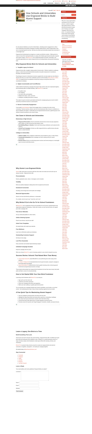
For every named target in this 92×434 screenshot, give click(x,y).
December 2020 (65, 115)
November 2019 (65, 134)
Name (17, 382)
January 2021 (65, 113)
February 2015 (65, 203)
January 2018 (65, 158)
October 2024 (65, 84)
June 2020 (64, 123)
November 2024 (65, 83)
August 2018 (65, 150)
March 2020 (65, 128)
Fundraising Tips (66, 52)
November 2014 (65, 208)
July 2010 (64, 243)
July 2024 (64, 89)
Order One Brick (58, 1)
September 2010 (66, 242)
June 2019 (64, 139)
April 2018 (64, 153)
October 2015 (65, 192)
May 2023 (64, 107)
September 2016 (66, 174)
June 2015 (64, 198)
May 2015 (64, 200)
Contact (73, 3)
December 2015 (65, 189)
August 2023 (65, 102)
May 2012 (64, 234)
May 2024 (64, 92)
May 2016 (64, 181)
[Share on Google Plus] (56, 10)
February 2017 (65, 169)
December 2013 (65, 221)
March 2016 (65, 184)
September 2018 (66, 149)
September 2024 (66, 86)
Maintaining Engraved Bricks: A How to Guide (68, 64)
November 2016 (65, 173)
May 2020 (64, 125)
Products (57, 3)
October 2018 (65, 147)
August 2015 (65, 195)
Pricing (68, 3)
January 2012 (65, 240)
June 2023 (64, 105)
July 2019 (64, 137)
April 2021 (64, 108)
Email (17, 385)
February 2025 (65, 78)
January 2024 (65, 99)
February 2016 (65, 185)
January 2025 (65, 80)
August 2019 (65, 136)
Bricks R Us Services (67, 47)
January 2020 (65, 131)
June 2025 (64, 72)
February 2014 (65, 219)
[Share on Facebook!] (53, 10)
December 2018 (65, 144)
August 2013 (65, 227)
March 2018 (65, 155)
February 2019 (65, 142)
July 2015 (64, 197)
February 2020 (65, 129)
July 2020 (64, 121)
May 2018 (64, 152)
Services (63, 3)
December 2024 (65, 81)
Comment (18, 371)
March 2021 (65, 110)
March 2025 (65, 76)
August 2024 (65, 88)
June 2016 (64, 179)
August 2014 (65, 213)
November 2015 (65, 190)
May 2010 (64, 246)
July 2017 (64, 163)
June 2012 (64, 232)
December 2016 (65, 171)
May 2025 (64, 73)
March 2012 (65, 237)
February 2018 (65, 157)
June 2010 (64, 245)
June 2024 (64, 91)
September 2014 (66, 211)
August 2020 (65, 120)
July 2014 (64, 214)
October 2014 (65, 210)
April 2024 (64, 94)
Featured (64, 49)
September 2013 (66, 226)
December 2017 (65, 160)
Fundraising (50, 3)
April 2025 (64, 75)
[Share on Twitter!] (54, 10)
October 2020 (65, 118)
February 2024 (65, 97)
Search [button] (73, 14)
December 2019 (65, 133)
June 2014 (64, 216)
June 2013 (64, 230)
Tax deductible (65, 53)
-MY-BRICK (71, 5)
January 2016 (65, 187)
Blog (63, 44)
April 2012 (64, 235)
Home (44, 3)
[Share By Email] (59, 10)
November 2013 (65, 222)
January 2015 (65, 205)
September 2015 (66, 193)
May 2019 (64, 141)
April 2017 (64, 166)
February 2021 (65, 112)
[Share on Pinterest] (57, 10)
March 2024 (65, 96)
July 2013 (64, 229)
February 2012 (65, 238)
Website (18, 388)
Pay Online (65, 1)
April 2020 (64, 126)
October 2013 (65, 224)
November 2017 (65, 161)
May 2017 (64, 165)
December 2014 (65, 206)
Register (74, 1)
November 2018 (65, 145)
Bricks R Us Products (67, 45)
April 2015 (64, 202)
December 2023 (65, 100)
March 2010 (65, 248)
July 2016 (64, 177)
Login (71, 1)
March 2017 (65, 168)
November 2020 (65, 116)
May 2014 (64, 218)
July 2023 (64, 104)
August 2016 (65, 176)
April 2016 (64, 182)
